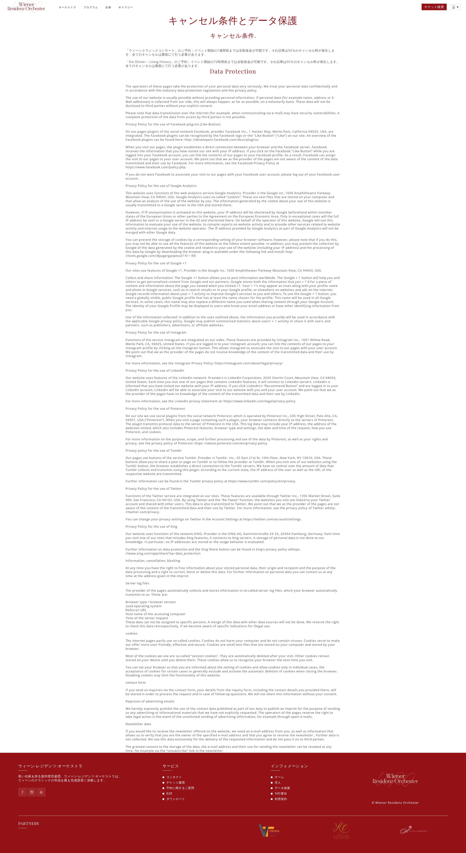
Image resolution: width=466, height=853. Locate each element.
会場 (108, 7)
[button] (455, 7)
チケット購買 (434, 7)
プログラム (91, 7)
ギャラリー (126, 7)
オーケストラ (67, 7)
